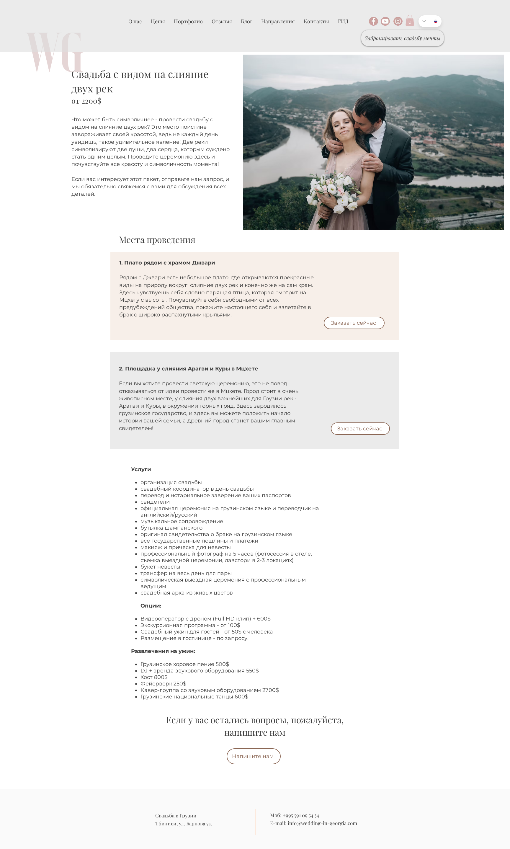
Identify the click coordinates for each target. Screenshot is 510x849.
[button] (409, 20)
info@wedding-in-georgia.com (322, 823)
